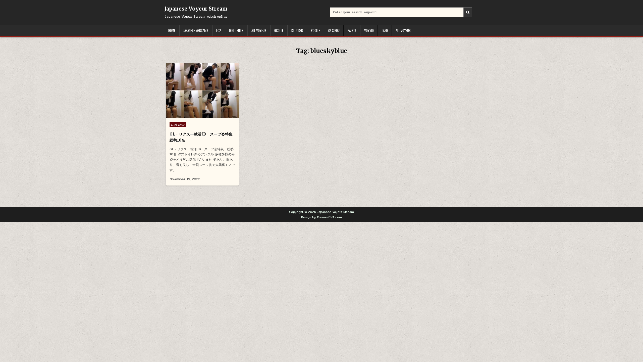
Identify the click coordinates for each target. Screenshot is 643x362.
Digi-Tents (236, 30)
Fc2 (218, 30)
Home (171, 30)
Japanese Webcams (195, 30)
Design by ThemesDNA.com (321, 217)
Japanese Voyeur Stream (196, 9)
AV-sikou (334, 30)
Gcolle (278, 30)
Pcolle (315, 30)
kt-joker (297, 30)
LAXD (385, 30)
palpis (352, 30)
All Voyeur (258, 30)
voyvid (369, 30)
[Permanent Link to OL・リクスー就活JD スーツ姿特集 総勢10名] (202, 90)
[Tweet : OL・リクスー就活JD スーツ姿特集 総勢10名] (191, 115)
